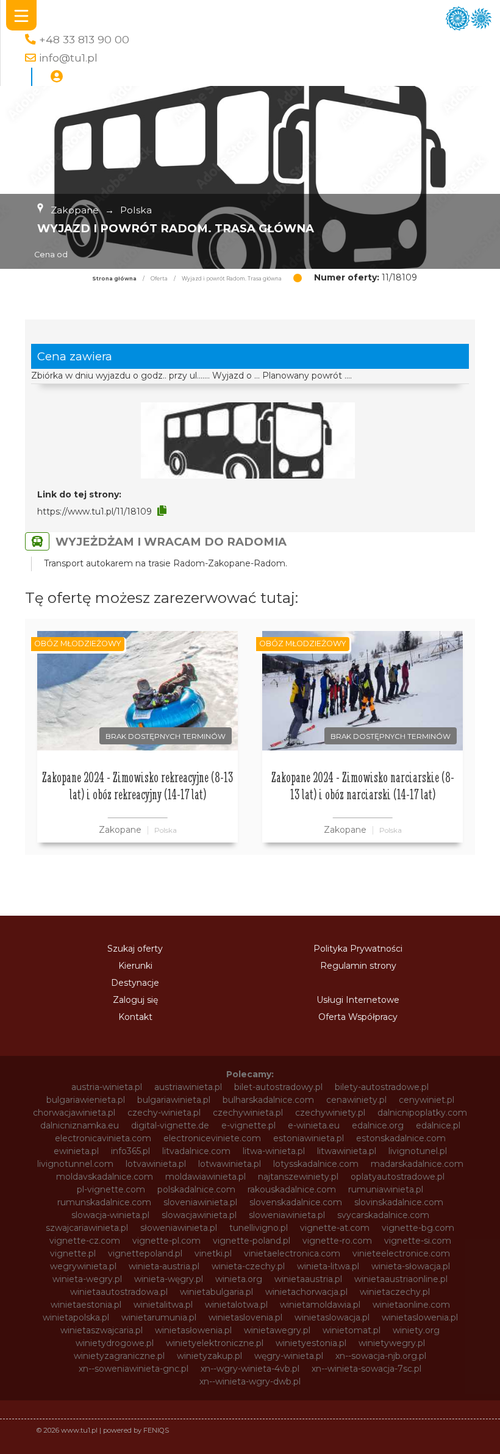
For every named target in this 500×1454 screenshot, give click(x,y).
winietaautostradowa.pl (119, 1291)
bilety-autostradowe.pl (382, 1087)
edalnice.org (378, 1125)
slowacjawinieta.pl (199, 1215)
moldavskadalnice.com (104, 1176)
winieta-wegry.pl (87, 1279)
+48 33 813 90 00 (84, 39)
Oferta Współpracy (358, 1016)
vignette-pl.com (166, 1240)
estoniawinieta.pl (308, 1138)
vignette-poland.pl (251, 1240)
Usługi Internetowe (357, 999)
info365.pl (130, 1151)
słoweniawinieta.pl (178, 1227)
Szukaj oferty (135, 948)
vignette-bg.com (418, 1227)
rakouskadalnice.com (292, 1189)
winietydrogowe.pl (115, 1343)
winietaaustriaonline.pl (401, 1279)
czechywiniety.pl (330, 1112)
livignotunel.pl (417, 1151)
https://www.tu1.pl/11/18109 (94, 511)
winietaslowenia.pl (420, 1317)
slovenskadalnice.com (295, 1202)
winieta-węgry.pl (168, 1279)
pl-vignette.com (111, 1189)
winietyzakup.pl (209, 1355)
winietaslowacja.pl (332, 1317)
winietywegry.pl (392, 1343)
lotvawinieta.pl (156, 1163)
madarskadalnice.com (417, 1163)
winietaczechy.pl (395, 1291)
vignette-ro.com (337, 1240)
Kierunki (135, 965)
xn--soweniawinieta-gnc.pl (133, 1368)
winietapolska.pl (76, 1317)
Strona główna (114, 279)
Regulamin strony (358, 965)
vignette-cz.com (84, 1240)
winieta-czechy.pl (248, 1266)
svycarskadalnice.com (383, 1215)
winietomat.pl (351, 1330)
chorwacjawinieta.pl (74, 1112)
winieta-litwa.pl (328, 1266)
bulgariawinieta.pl (173, 1099)
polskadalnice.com (196, 1189)
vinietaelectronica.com (292, 1253)
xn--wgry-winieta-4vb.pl (250, 1368)
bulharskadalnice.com (268, 1099)
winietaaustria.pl (308, 1279)
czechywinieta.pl (248, 1112)
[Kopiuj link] (161, 511)
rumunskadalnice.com (104, 1202)
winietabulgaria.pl (216, 1291)
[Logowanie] (56, 77)
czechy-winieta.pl (164, 1112)
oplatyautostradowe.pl (398, 1176)
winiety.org (416, 1330)
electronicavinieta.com (103, 1138)
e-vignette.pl (248, 1125)
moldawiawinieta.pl (205, 1176)
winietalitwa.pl (163, 1304)
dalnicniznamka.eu (79, 1125)
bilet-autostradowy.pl (278, 1087)
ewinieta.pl (76, 1151)
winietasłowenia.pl (193, 1330)
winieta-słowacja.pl (410, 1266)
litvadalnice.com (196, 1151)
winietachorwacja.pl (306, 1291)
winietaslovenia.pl (245, 1317)
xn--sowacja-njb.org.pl (380, 1355)
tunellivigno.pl (258, 1227)
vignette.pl (73, 1253)
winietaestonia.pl (86, 1304)
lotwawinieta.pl (229, 1163)
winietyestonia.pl (311, 1343)
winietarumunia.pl (158, 1317)
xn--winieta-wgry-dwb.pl (250, 1381)
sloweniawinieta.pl (287, 1215)
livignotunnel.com (75, 1163)
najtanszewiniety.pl (298, 1176)
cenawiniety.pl (356, 1099)
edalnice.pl (438, 1125)
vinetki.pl (213, 1253)
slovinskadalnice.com (398, 1202)
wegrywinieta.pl (83, 1266)
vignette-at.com (335, 1227)
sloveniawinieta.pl (200, 1202)
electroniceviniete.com (212, 1138)
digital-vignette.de (170, 1125)
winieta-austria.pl (164, 1266)
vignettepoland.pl (145, 1253)
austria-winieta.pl (106, 1087)
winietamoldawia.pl (320, 1304)
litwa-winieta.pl (274, 1151)
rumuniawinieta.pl (385, 1189)
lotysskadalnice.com (316, 1163)
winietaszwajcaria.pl (101, 1330)
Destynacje (135, 982)
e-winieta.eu (314, 1125)
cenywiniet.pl (426, 1099)
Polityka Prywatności (357, 948)
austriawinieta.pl (188, 1087)
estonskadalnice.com (401, 1138)
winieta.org (238, 1279)
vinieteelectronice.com (401, 1253)
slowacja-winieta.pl (110, 1215)
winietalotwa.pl (236, 1304)
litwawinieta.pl (346, 1151)
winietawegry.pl (277, 1330)
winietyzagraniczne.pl (119, 1355)
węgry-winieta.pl (288, 1355)
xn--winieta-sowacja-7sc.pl (366, 1368)
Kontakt (135, 1016)
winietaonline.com (411, 1304)
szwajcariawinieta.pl (87, 1227)
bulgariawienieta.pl (85, 1099)
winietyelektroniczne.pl (214, 1343)
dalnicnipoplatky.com (422, 1112)
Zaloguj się (135, 999)
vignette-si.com (417, 1240)
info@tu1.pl (68, 57)
